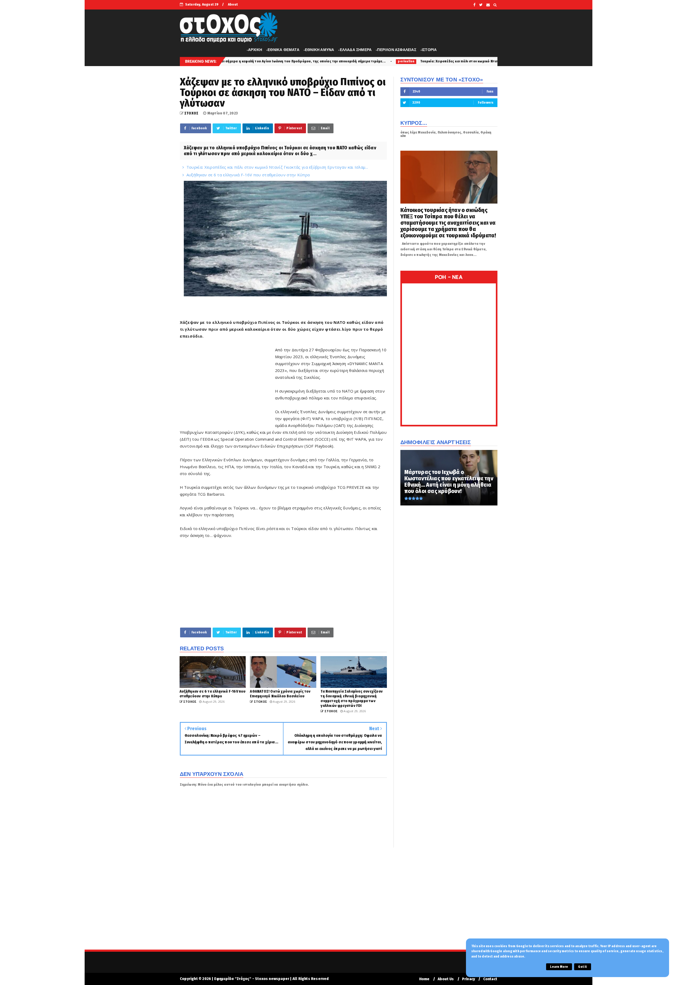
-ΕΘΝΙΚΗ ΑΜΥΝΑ (319, 50)
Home (424, 979)
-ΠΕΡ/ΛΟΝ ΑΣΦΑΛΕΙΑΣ (396, 50)
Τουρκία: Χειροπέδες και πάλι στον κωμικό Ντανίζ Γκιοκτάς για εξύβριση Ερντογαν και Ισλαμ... (421, 61)
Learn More (559, 967)
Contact (490, 979)
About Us (446, 979)
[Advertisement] (227, 384)
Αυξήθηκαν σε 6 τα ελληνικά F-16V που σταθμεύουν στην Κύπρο (248, 174)
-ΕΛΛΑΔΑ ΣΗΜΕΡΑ (355, 50)
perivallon (329, 61)
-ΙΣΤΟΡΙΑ (428, 50)
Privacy (468, 979)
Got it (582, 967)
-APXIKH (254, 50)
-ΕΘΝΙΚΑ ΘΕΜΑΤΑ (282, 50)
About (233, 4)
